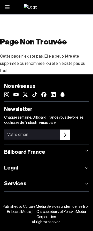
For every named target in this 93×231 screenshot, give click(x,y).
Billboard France (24, 152)
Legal (11, 168)
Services (15, 183)
